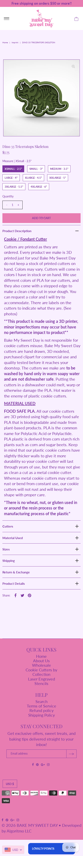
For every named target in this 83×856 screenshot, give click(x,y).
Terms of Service (41, 705)
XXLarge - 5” (57, 177)
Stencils (41, 683)
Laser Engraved (41, 678)
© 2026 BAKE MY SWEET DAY (30, 825)
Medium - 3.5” (59, 168)
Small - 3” (36, 168)
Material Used (12, 538)
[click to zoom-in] (73, 65)
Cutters (7, 526)
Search (41, 701)
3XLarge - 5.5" (14, 186)
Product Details (13, 583)
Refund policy (41, 710)
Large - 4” (11, 177)
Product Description (16, 231)
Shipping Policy (41, 715)
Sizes (6, 549)
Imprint (15, 42)
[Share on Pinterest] (29, 595)
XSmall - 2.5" (13, 168)
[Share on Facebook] (15, 595)
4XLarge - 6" (39, 186)
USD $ (10, 784)
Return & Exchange (16, 572)
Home (5, 42)
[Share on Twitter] (22, 595)
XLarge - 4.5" (33, 177)
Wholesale (41, 665)
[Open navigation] (6, 18)
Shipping (8, 560)
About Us (41, 660)
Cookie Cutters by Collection (41, 672)
